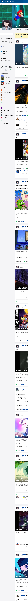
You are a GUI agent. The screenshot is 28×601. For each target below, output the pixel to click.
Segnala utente (5, 123)
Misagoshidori (24, 389)
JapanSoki (18, 26)
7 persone (22, 494)
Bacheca (18, 29)
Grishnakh (23, 595)
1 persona (22, 384)
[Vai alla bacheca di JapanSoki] (17, 41)
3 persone (22, 221)
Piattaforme (3, 64)
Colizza (22, 75)
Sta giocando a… (4, 73)
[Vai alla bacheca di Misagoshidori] (17, 389)
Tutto (2, 33)
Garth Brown (23, 115)
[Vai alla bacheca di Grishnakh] (17, 596)
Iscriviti (25, 4)
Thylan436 (23, 168)
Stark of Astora (22, 117)
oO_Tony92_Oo (22, 170)
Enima (22, 261)
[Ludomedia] (2, 1)
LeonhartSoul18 (22, 496)
